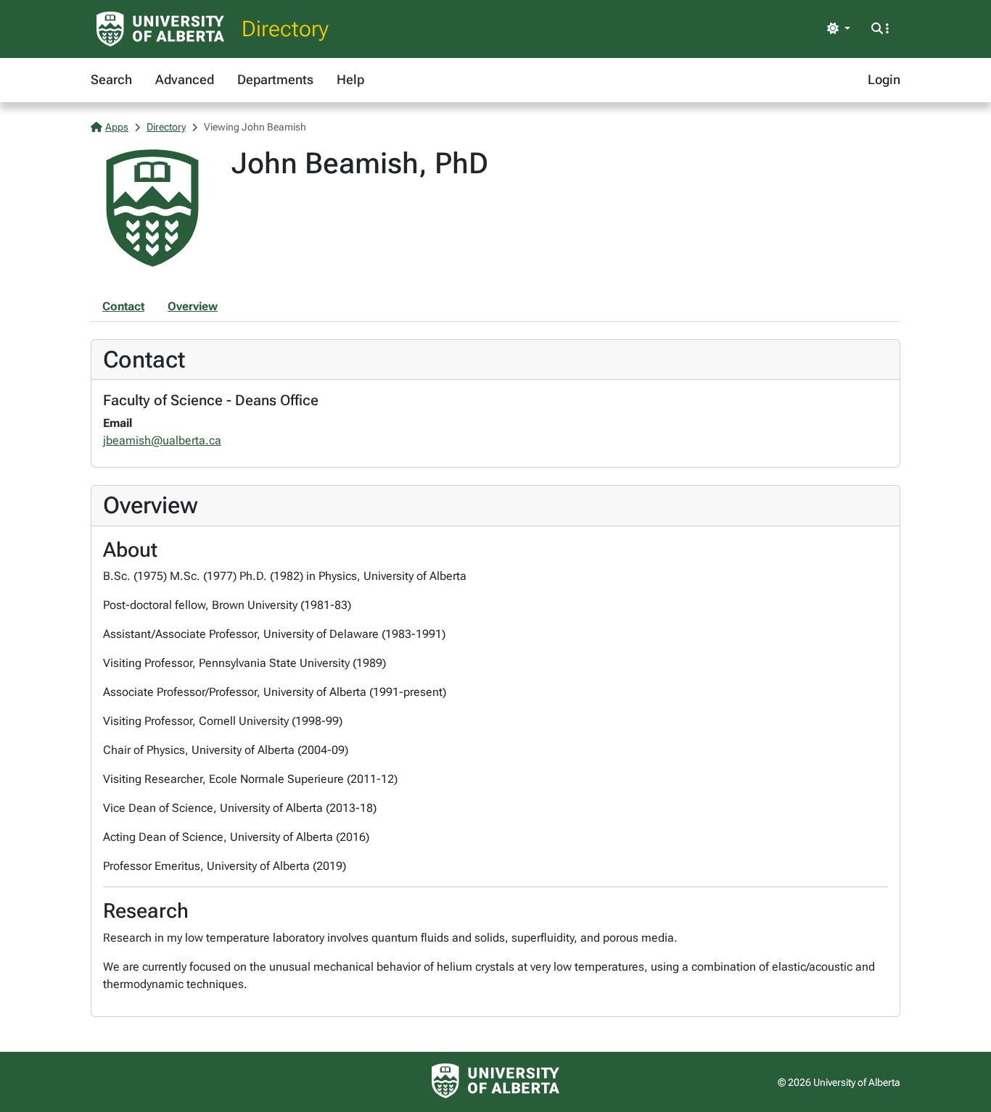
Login (884, 79)
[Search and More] (880, 29)
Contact (123, 306)
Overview (193, 306)
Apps (116, 127)
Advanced (184, 79)
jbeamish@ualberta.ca (162, 440)
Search (111, 79)
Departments (275, 79)
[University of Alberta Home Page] (160, 29)
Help (350, 79)
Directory (285, 28)
